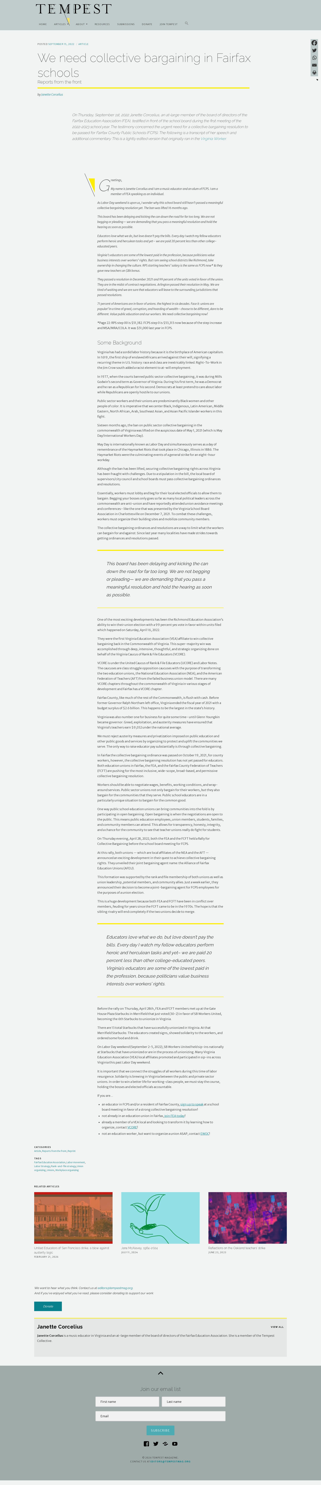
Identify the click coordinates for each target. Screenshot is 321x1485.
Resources (102, 24)
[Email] (314, 65)
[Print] (314, 72)
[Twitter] (314, 50)
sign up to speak (191, 1104)
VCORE (132, 1127)
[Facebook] (314, 43)
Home (43, 24)
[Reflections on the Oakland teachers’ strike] (247, 1218)
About (80, 24)
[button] (186, 23)
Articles (60, 24)
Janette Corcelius (52, 94)
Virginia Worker (213, 138)
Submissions (126, 24)
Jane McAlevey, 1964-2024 (139, 1248)
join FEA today (174, 1116)
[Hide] (317, 79)
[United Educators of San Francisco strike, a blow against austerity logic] (73, 1218)
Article (83, 44)
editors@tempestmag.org (115, 1288)
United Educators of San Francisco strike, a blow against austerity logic (71, 1250)
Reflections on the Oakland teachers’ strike (236, 1248)
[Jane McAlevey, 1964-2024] (160, 1218)
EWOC (204, 1134)
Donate (147, 24)
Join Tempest (169, 24)
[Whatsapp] (314, 57)
